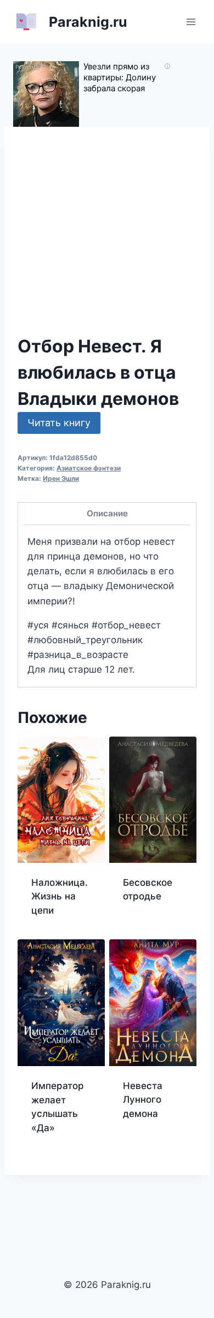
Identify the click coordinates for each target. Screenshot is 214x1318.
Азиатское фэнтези (89, 468)
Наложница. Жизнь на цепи (59, 896)
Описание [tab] (107, 513)
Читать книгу (59, 422)
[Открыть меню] (191, 21)
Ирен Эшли (61, 478)
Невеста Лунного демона (142, 1099)
